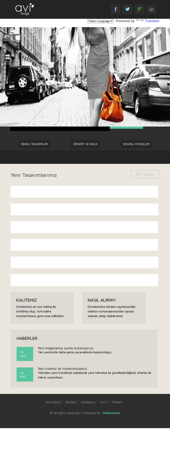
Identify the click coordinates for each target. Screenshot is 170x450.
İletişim (117, 402)
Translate (152, 21)
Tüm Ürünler (145, 174)
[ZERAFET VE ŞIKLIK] (85, 159)
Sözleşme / (89, 402)
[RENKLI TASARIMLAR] (34, 159)
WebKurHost (111, 413)
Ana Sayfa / (53, 402)
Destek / (72, 402)
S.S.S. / (104, 402)
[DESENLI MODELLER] (136, 159)
